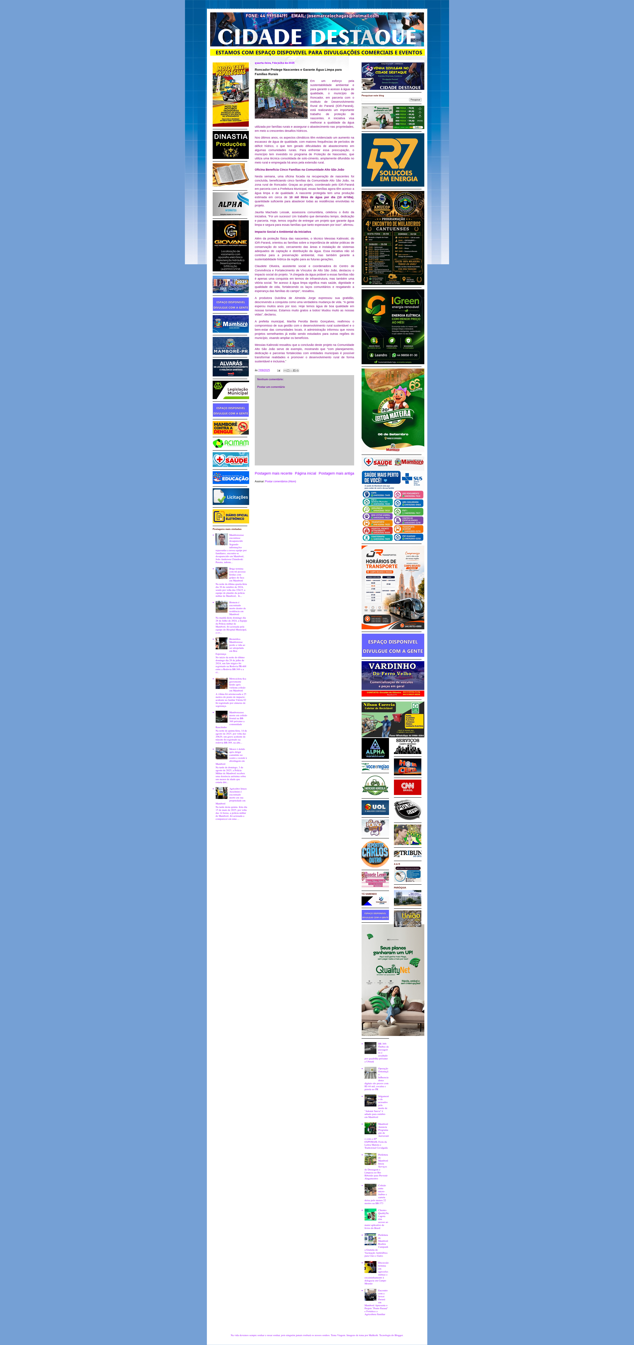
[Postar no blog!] (288, 370)
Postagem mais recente (273, 473)
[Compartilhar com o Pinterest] (297, 370)
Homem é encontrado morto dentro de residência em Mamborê (237, 608)
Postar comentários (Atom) (280, 481)
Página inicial (305, 473)
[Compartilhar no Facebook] (294, 370)
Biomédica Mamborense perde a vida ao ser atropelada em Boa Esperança (230, 646)
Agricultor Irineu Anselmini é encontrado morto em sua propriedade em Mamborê (231, 796)
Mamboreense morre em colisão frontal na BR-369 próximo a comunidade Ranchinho (231, 720)
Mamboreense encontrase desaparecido (236, 537)
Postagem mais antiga (336, 473)
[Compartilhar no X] (291, 370)
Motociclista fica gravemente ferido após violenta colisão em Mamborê (237, 684)
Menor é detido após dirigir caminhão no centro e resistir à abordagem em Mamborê (231, 756)
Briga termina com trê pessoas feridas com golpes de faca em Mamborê (237, 574)
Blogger (399, 1335)
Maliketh (373, 1335)
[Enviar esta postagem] (278, 370)
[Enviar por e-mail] (285, 370)
